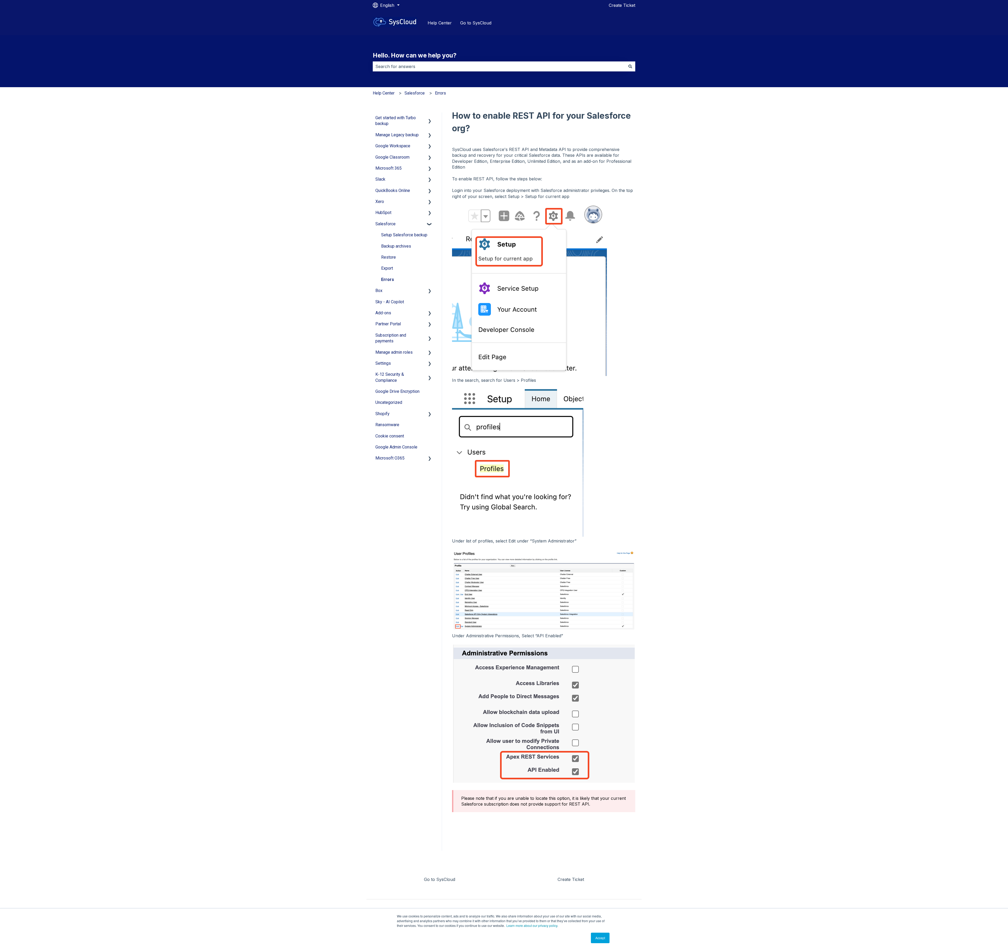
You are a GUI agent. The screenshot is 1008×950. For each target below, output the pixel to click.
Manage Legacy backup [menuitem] (397, 134)
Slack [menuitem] (380, 179)
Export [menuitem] (387, 268)
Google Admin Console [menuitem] (396, 447)
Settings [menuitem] (383, 363)
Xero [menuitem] (379, 201)
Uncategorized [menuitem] (388, 402)
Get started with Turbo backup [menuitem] (395, 120)
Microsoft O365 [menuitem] (390, 458)
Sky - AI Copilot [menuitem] (389, 301)
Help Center (440, 22)
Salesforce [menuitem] (385, 223)
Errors (440, 93)
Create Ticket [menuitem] (571, 879)
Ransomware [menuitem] (387, 424)
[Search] (630, 66)
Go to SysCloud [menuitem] (439, 879)
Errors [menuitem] (387, 279)
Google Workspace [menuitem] (392, 145)
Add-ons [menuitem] (383, 312)
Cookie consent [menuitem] (389, 436)
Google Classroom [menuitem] (392, 157)
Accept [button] (600, 938)
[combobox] (499, 66)
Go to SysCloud (475, 22)
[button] (430, 118)
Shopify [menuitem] (382, 413)
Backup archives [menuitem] (396, 246)
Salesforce (415, 93)
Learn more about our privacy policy (531, 925)
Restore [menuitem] (388, 257)
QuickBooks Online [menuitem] (392, 190)
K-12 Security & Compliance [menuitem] (389, 377)
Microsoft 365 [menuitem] (388, 168)
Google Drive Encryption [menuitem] (397, 391)
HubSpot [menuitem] (383, 212)
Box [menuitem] (378, 290)
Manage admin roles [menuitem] (394, 352)
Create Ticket (622, 5)
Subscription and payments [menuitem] (390, 338)
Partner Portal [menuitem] (388, 323)
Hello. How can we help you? (414, 55)
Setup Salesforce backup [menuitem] (404, 234)
